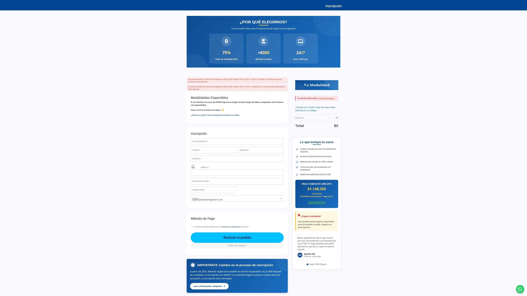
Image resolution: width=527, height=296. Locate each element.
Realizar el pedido (237, 238)
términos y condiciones (231, 227)
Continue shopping (326, 98)
